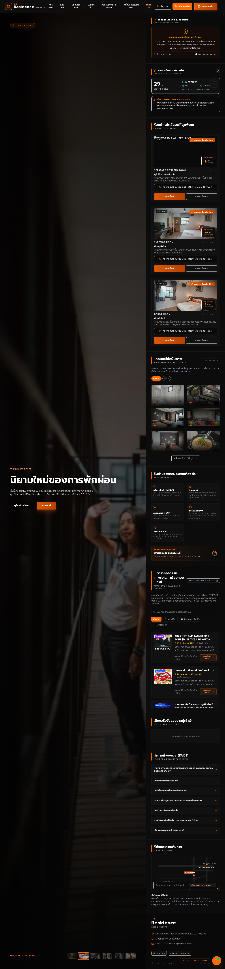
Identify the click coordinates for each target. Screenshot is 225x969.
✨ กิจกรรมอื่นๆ (160, 625)
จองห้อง (169, 196)
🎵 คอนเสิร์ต (169, 619)
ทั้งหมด (156, 378)
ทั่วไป (166, 378)
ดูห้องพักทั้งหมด (22, 505)
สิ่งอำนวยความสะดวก (109, 6)
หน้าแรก (51, 6)
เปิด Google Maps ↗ (202, 885)
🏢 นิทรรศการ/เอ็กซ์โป (190, 619)
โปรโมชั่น (91, 6)
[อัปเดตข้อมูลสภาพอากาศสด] (218, 71)
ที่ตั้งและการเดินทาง (131, 6)
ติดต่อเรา (148, 6)
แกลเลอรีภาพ (76, 6)
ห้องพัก (62, 6)
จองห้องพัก (46, 505)
